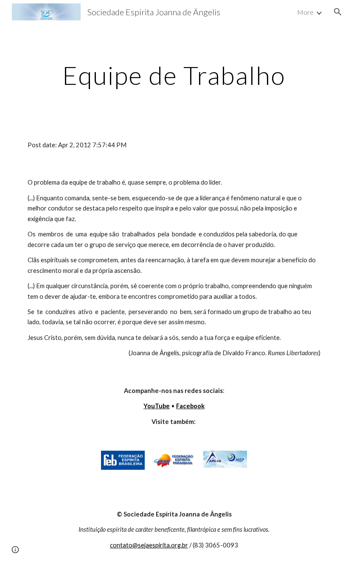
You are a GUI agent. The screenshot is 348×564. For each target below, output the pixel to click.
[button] (338, 12)
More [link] (305, 12)
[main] (174, 75)
